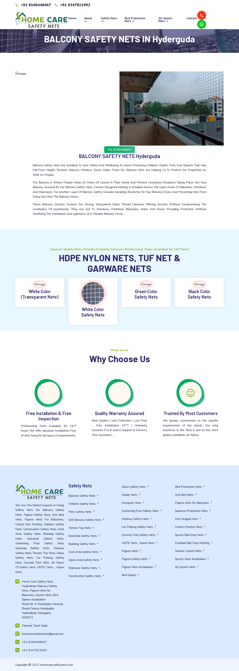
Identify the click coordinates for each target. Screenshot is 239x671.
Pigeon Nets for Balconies (192, 503)
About (88, 18)
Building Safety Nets (82, 544)
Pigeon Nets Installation (138, 567)
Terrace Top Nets (80, 528)
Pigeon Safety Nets (135, 559)
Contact (192, 18)
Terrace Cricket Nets (188, 551)
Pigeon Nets (130, 551)
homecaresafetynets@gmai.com (42, 634)
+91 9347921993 (74, 4)
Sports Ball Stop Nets (190, 535)
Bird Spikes (129, 575)
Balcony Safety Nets (82, 496)
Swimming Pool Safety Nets (140, 511)
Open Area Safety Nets (84, 560)
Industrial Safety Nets (83, 536)
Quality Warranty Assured (119, 413)
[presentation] (6, 98)
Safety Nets (109, 18)
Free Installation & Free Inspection (48, 416)
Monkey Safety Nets (136, 519)
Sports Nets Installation (191, 559)
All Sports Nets (165, 20)
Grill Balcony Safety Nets (85, 520)
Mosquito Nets (132, 503)
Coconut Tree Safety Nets (139, 535)
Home (72, 18)
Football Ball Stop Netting (192, 543)
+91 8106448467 (35, 4)
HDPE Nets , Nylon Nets (138, 543)
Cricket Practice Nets (189, 527)
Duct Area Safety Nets (84, 552)
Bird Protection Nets (135, 20)
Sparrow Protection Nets (191, 511)
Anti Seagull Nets (187, 519)
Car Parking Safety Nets (138, 527)
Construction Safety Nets (85, 576)
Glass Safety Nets (134, 487)
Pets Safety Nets (80, 512)
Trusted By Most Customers (191, 413)
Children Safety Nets (82, 504)
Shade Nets (130, 495)
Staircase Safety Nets (83, 568)
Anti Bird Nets (184, 495)
